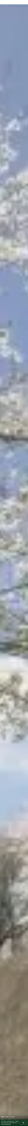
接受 (23, 1122)
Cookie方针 (8, 1124)
